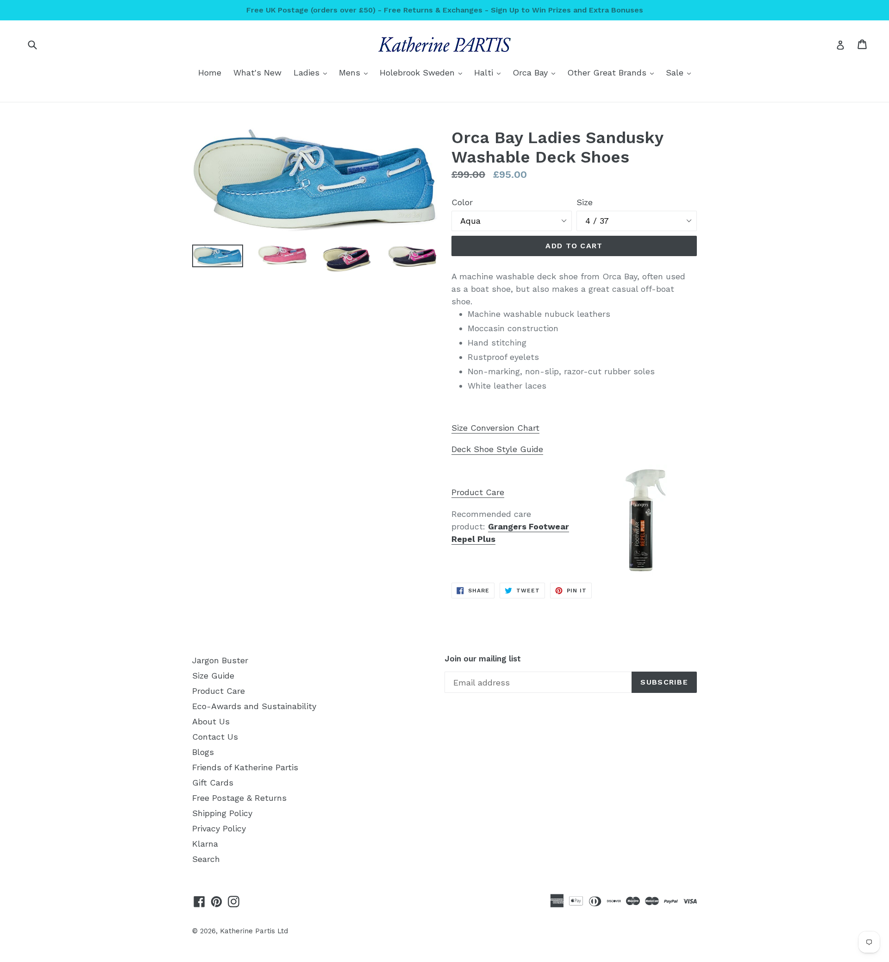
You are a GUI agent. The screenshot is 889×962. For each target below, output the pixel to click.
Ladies (313, 72)
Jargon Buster (220, 660)
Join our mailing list (482, 658)
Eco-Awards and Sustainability (254, 706)
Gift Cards (212, 782)
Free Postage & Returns (239, 798)
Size (584, 202)
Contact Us (215, 737)
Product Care (477, 492)
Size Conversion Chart (495, 428)
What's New (257, 72)
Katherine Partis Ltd (254, 931)
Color (462, 202)
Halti (489, 72)
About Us (211, 721)
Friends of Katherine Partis (245, 767)
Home (209, 72)
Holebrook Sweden (423, 72)
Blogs (203, 752)
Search (206, 859)
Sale (680, 72)
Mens (355, 72)
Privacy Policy (219, 828)
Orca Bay (536, 72)
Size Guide (213, 675)
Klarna (205, 844)
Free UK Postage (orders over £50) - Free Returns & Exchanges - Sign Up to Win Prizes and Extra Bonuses (444, 10)
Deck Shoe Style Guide (497, 449)
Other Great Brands (612, 72)
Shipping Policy (222, 813)
